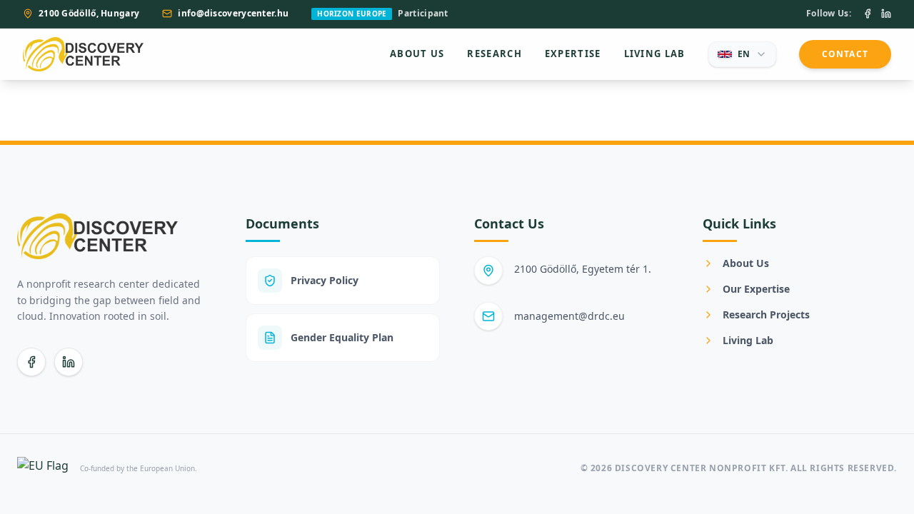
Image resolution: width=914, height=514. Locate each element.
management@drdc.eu (569, 316)
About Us (417, 53)
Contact (845, 54)
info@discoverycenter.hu (233, 13)
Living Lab (655, 53)
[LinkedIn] (886, 14)
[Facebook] (868, 14)
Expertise (573, 53)
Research (494, 53)
